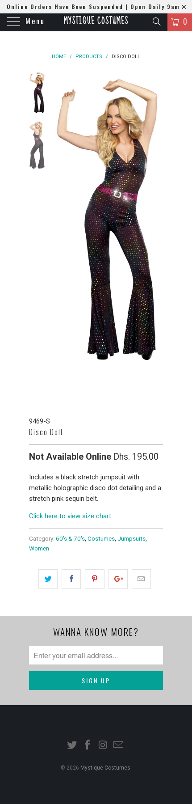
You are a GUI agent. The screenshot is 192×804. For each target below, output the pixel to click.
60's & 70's (70, 538)
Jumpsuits (131, 538)
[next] (154, 236)
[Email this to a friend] (141, 579)
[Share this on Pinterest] (94, 579)
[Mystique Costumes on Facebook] (88, 745)
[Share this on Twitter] (48, 579)
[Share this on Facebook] (71, 579)
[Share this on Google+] (118, 579)
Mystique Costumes (96, 21)
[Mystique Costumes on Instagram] (103, 745)
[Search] (156, 21)
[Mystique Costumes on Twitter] (72, 745)
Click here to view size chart (70, 516)
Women (39, 548)
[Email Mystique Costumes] (118, 745)
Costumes (101, 538)
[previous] (60, 236)
